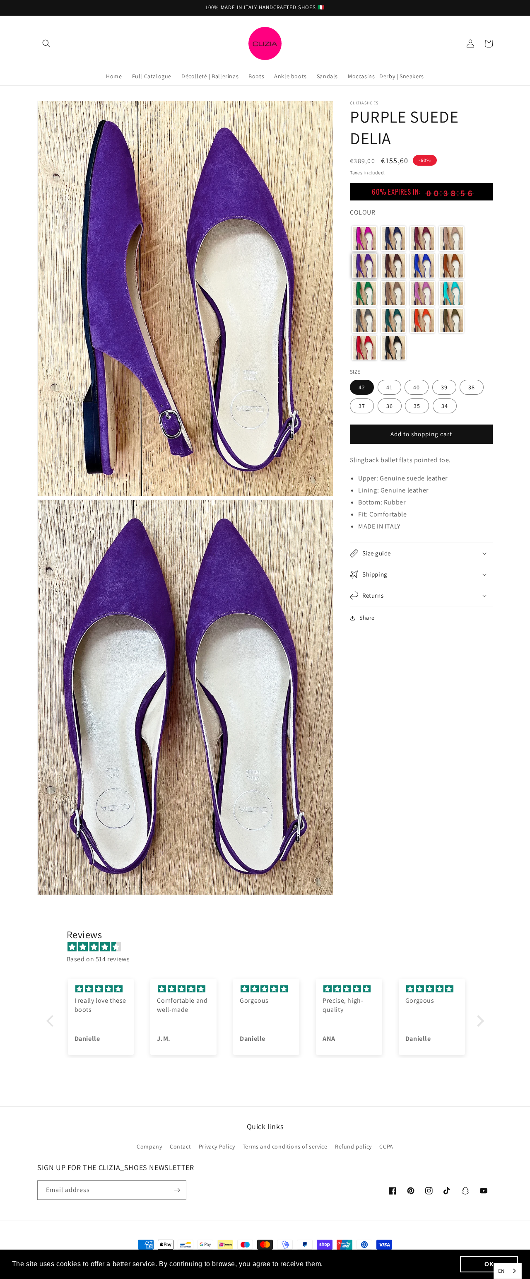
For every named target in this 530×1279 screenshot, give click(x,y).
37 (362, 405)
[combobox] (508, 1271)
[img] (269, 947)
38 (471, 387)
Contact (180, 1146)
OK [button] (489, 1264)
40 (416, 387)
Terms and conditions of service (285, 1146)
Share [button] (367, 617)
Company (149, 1146)
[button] (46, 43)
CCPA (386, 1146)
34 (444, 405)
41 (389, 387)
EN (501, 1270)
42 (362, 387)
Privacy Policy (217, 1146)
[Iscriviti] (177, 1190)
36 (389, 405)
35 (417, 405)
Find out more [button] (348, 1263)
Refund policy (353, 1146)
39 (444, 387)
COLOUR (363, 212)
